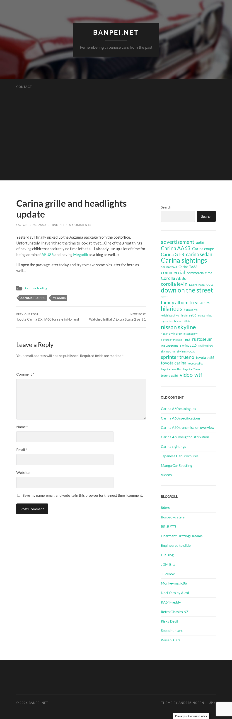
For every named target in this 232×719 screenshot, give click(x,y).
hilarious (171, 308)
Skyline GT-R (168, 351)
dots (209, 284)
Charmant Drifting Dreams (182, 536)
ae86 (200, 242)
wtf (198, 374)
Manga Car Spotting (176, 465)
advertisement (177, 242)
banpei (58, 225)
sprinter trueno (177, 357)
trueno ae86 (169, 375)
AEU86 (47, 254)
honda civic (191, 309)
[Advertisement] (116, 148)
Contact (24, 87)
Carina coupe (203, 249)
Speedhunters (172, 630)
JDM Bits (168, 564)
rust (187, 339)
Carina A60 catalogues (178, 408)
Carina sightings (184, 260)
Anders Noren (191, 703)
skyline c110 (188, 345)
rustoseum (202, 339)
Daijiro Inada (197, 284)
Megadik (80, 254)
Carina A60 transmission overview (187, 427)
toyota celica (195, 363)
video (186, 374)
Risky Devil (169, 621)
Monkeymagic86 (174, 583)
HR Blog (167, 555)
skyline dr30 (205, 345)
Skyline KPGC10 (186, 351)
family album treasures (185, 302)
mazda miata (205, 315)
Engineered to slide (176, 545)
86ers (165, 507)
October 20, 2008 (31, 225)
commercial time (199, 273)
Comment (25, 374)
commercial (173, 272)
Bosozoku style (172, 517)
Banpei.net (116, 32)
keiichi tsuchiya (170, 315)
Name (22, 426)
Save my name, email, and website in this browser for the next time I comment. (83, 495)
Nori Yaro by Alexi (175, 592)
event (164, 296)
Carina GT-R (172, 254)
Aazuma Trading (35, 288)
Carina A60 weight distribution (185, 437)
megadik (59, 298)
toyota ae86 (205, 357)
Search (166, 207)
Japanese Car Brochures (179, 456)
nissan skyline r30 (171, 333)
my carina (166, 321)
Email (21, 449)
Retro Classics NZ (174, 611)
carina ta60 (169, 267)
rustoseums (169, 345)
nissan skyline (178, 327)
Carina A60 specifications (181, 418)
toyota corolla (171, 369)
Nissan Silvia (182, 321)
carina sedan (199, 254)
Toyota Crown (192, 369)
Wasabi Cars (170, 640)
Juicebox (168, 574)
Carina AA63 (175, 248)
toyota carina (173, 362)
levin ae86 (188, 315)
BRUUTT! (168, 526)
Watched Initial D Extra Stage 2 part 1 (117, 317)
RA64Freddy (171, 602)
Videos (166, 474)
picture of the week (172, 339)
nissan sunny (191, 333)
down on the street (187, 290)
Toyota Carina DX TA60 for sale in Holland (47, 317)
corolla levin (174, 284)
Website (22, 472)
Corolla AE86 (173, 278)
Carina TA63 (188, 267)
